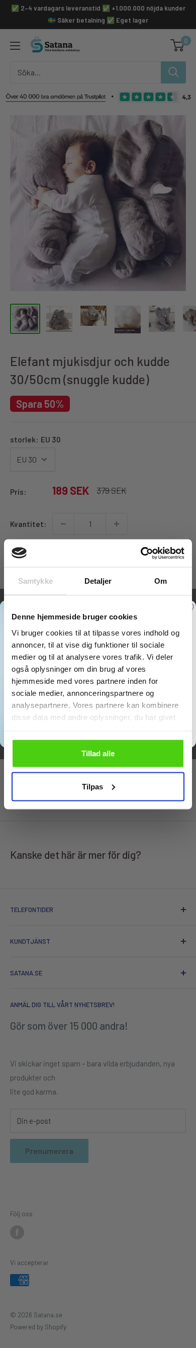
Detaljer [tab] (98, 581)
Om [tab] (160, 581)
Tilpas (92, 786)
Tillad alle (98, 753)
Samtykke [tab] (35, 581)
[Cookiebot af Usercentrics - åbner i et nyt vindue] (140, 553)
